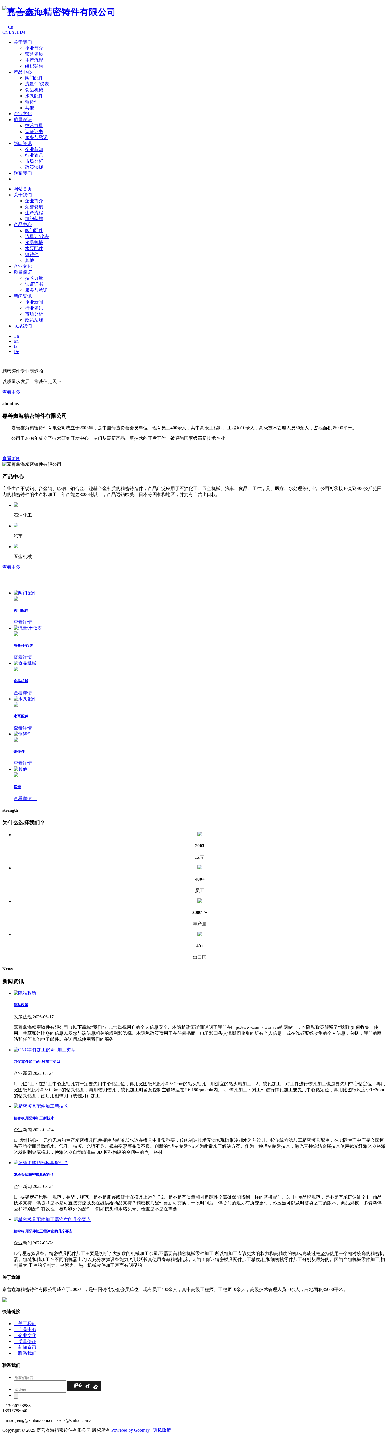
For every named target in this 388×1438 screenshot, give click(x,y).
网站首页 (23, 188)
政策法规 (34, 167)
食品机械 (34, 89)
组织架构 (34, 66)
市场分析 (34, 161)
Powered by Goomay (130, 1430)
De (22, 32)
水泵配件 (34, 95)
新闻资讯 (23, 143)
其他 (29, 107)
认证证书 (34, 131)
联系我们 (23, 173)
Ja (17, 32)
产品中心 (23, 72)
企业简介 (34, 48)
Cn (7, 27)
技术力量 (34, 125)
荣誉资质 (34, 54)
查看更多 (11, 392)
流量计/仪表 (37, 83)
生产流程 (34, 60)
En (11, 32)
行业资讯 (34, 155)
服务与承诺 (36, 137)
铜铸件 (32, 101)
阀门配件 (34, 77)
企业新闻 (34, 149)
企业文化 (23, 113)
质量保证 (23, 119)
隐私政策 (162, 1430)
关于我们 (23, 42)
